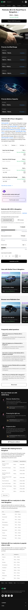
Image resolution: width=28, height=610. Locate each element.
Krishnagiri (4, 538)
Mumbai (4, 562)
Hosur (3, 519)
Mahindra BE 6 (5, 123)
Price (14, 5)
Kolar (3, 527)
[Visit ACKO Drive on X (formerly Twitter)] (9, 596)
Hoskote (3, 514)
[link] (10, 279)
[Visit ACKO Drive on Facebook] (12, 596)
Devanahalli (4, 516)
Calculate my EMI (14, 261)
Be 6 (15, 582)
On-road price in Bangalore (7, 289)
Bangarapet (4, 530)
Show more (14, 384)
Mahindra (10, 582)
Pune (3, 559)
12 (2, 256)
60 (16, 256)
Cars (6, 582)
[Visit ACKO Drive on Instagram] (6, 596)
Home (2, 582)
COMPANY (4, 602)
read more (24, 213)
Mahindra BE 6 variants (7, 137)
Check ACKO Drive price (14, 21)
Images (19, 5)
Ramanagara (5, 522)
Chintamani (4, 535)
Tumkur (3, 532)
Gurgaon (4, 570)
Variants (9, 5)
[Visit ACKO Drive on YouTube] (3, 596)
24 (6, 256)
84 (19, 256)
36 (9, 256)
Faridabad (4, 567)
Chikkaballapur (5, 524)
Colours (24, 5)
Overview (3, 5)
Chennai (4, 557)
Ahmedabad (4, 564)
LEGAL (3, 605)
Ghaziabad (4, 575)
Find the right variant (14, 200)
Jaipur (3, 578)
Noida (3, 572)
